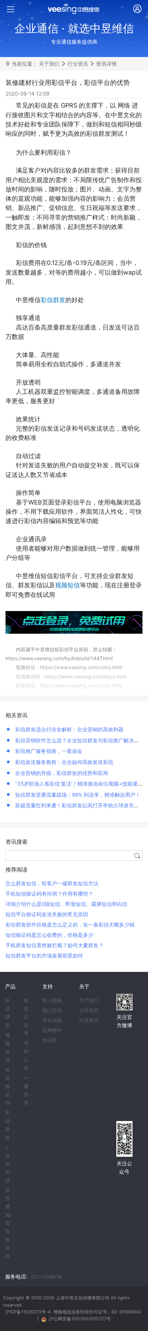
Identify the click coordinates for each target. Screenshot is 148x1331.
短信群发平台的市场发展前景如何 (44, 955)
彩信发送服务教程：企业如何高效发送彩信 (63, 762)
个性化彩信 (7, 1164)
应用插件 (52, 1030)
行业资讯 (77, 63)
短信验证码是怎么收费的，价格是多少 (49, 935)
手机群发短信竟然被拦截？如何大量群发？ (55, 945)
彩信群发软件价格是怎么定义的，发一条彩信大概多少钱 (70, 924)
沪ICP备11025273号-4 (28, 1312)
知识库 (49, 1040)
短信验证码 (7, 1086)
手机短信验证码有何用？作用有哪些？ (49, 893)
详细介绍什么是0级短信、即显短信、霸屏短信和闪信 (66, 904)
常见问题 (52, 1020)
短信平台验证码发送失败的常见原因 (47, 914)
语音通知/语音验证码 (8, 1223)
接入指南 (52, 1000)
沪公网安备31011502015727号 (80, 1318)
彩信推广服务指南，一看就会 (48, 751)
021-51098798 (46, 1276)
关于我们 (49, 63)
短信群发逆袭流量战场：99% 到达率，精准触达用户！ (77, 794)
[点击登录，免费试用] (74, 622)
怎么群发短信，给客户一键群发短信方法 (52, 883)
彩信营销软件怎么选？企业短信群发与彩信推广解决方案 (79, 740)
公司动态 (88, 1010)
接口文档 (52, 1010)
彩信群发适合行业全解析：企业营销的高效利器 (69, 729)
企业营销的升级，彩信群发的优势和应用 (61, 773)
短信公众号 (26, 1017)
